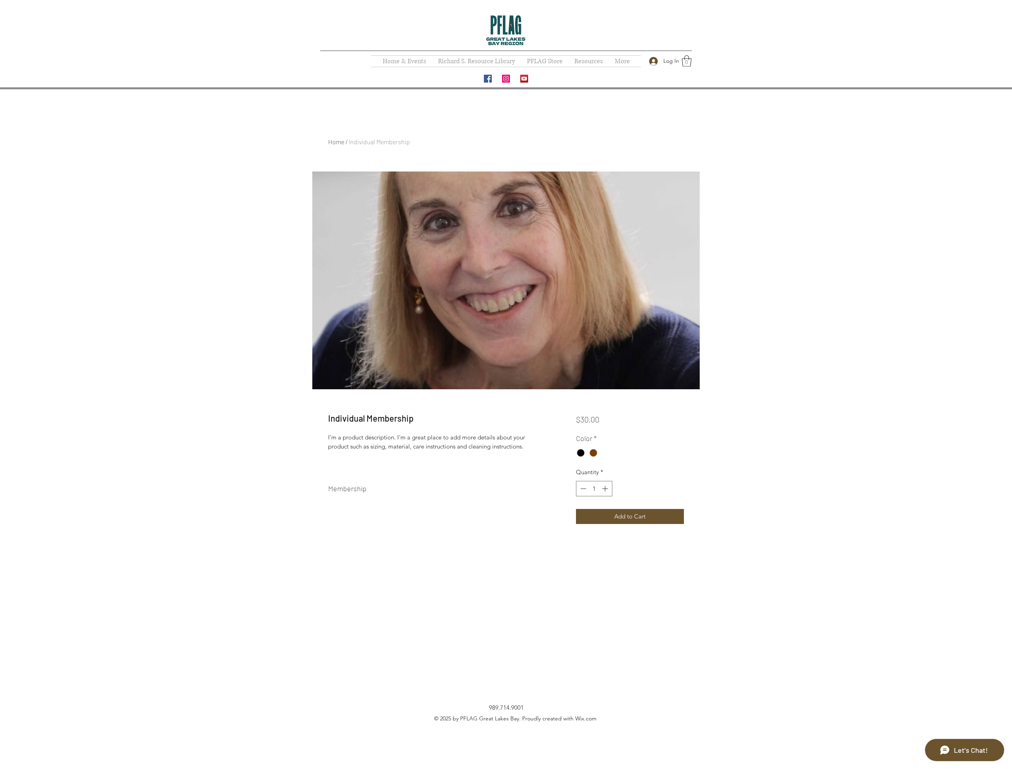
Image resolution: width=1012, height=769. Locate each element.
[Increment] (605, 488)
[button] (686, 61)
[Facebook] (488, 79)
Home (336, 141)
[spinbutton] (593, 488)
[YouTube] (524, 79)
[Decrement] (582, 488)
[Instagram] (506, 79)
